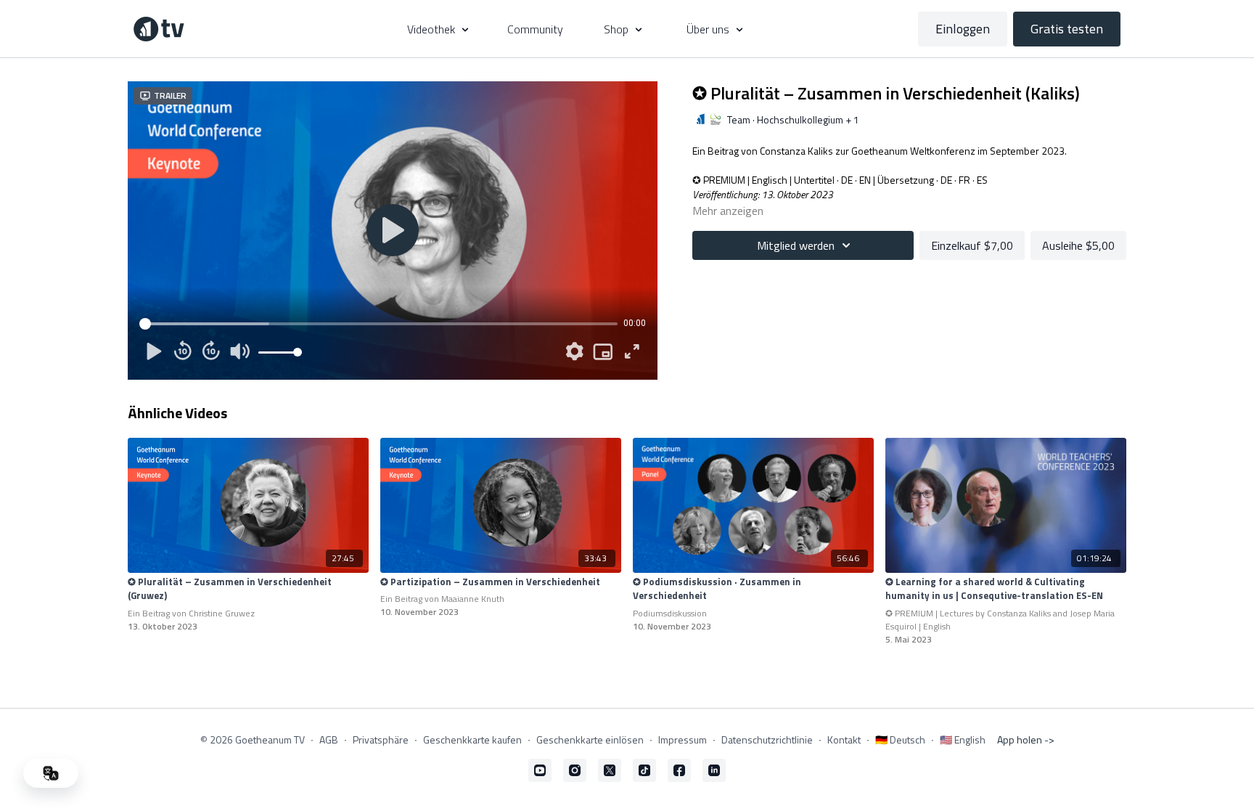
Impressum (682, 739)
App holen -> (1025, 739)
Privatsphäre (381, 739)
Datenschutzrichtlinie (767, 739)
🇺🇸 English (962, 739)
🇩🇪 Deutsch (900, 739)
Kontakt (844, 739)
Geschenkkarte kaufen (472, 739)
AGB (328, 739)
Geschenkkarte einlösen (590, 739)
